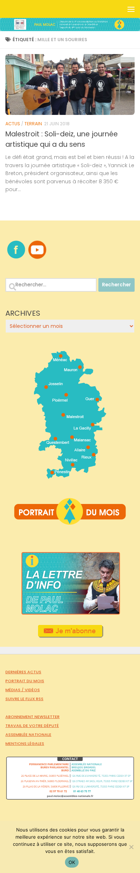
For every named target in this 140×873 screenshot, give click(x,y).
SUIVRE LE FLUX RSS (24, 699)
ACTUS (12, 124)
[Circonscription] (70, 476)
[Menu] (131, 9)
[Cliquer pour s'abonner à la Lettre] (70, 635)
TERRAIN (33, 124)
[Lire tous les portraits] (70, 522)
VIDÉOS (32, 690)
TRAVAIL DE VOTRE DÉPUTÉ (32, 725)
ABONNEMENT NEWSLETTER (32, 716)
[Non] (131, 846)
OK (72, 862)
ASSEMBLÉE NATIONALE (28, 734)
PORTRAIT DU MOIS (24, 681)
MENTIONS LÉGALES (24, 743)
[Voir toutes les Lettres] (70, 613)
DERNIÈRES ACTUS (23, 672)
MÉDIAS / (15, 690)
